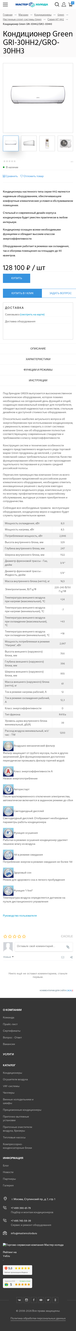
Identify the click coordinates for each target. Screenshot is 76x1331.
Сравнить (12, 176)
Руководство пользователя (20, 915)
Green (60, 15)
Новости (8, 1172)
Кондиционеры (42, 15)
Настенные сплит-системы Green (22, 19)
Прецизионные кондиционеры (22, 1110)
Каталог (9, 1065)
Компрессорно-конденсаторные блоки (17, 1146)
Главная (7, 15)
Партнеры (9, 1179)
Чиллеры (8, 1092)
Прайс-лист (10, 1024)
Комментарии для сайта (56, 990)
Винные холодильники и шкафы (18, 1101)
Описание (38, 348)
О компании (12, 1010)
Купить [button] (16, 278)
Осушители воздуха (15, 1079)
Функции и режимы (38, 370)
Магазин (23, 15)
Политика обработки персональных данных (38, 1318)
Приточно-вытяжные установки (16, 1118)
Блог (6, 1165)
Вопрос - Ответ (12, 1037)
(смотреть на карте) (32, 314)
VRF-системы (11, 1086)
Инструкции (38, 380)
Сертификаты (11, 1031)
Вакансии (9, 1044)
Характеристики (38, 359)
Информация (13, 1158)
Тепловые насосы (14, 1137)
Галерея (8, 1185)
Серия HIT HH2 (56, 19)
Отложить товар (34, 176)
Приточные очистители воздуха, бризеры (17, 1129)
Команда (8, 1017)
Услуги (8, 1054)
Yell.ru (6, 1256)
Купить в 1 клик (22, 293)
